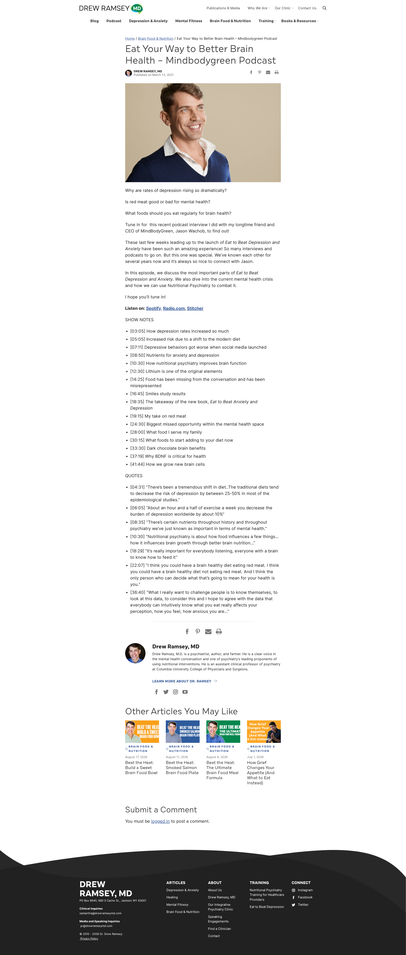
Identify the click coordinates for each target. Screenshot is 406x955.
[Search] (324, 8)
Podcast (113, 20)
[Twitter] (166, 692)
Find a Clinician (219, 929)
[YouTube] (185, 692)
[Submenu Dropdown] (275, 21)
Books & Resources (298, 20)
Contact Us (307, 8)
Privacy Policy (89, 938)
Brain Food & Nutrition (230, 20)
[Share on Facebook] (251, 73)
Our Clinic (283, 8)
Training (266, 20)
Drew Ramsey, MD (221, 897)
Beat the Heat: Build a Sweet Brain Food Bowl (141, 768)
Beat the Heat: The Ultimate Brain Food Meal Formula (222, 770)
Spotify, (154, 308)
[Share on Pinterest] (259, 73)
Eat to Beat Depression (267, 907)
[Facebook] (156, 692)
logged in (160, 821)
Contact (214, 936)
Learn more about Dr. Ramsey (181, 681)
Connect (301, 882)
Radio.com (174, 308)
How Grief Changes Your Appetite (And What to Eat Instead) (260, 773)
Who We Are (257, 8)
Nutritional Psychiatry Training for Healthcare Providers (267, 895)
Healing (172, 897)
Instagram (305, 890)
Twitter (303, 905)
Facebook (305, 897)
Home (130, 38)
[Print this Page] (276, 73)
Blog (94, 20)
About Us (215, 890)
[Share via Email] (268, 73)
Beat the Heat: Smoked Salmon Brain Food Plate (182, 768)
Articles (175, 882)
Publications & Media (223, 8)
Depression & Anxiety (148, 20)
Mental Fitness (188, 20)
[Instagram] (175, 692)
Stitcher (195, 308)
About (215, 882)
